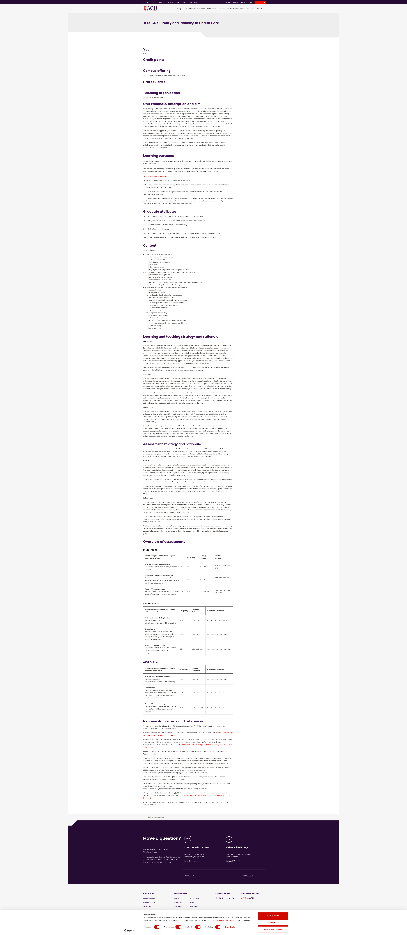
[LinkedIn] (223, 898)
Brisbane (177, 906)
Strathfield (194, 906)
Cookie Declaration (225, 920)
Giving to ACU (181, 2)
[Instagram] (220, 898)
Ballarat (177, 898)
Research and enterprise (236, 8)
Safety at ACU (194, 2)
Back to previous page (156, 817)
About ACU (251, 8)
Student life (211, 8)
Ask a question (191, 876)
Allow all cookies (273, 915)
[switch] (178, 927)
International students (197, 8)
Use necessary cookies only (273, 929)
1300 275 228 (248, 876)
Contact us (261, 2)
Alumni (170, 2)
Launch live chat (190, 861)
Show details (230, 927)
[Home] (150, 8)
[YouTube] (226, 898)
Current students (231, 2)
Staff (251, 2)
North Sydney (195, 898)
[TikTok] (230, 898)
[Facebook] (216, 898)
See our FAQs (231, 861)
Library (243, 2)
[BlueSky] (233, 898)
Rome (192, 902)
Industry (162, 2)
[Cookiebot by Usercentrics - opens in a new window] (130, 930)
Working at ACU (149, 902)
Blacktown (178, 902)
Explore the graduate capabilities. (155, 176)
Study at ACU (182, 8)
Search (259, 8)
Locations (221, 8)
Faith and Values (149, 2)
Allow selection (273, 922)
